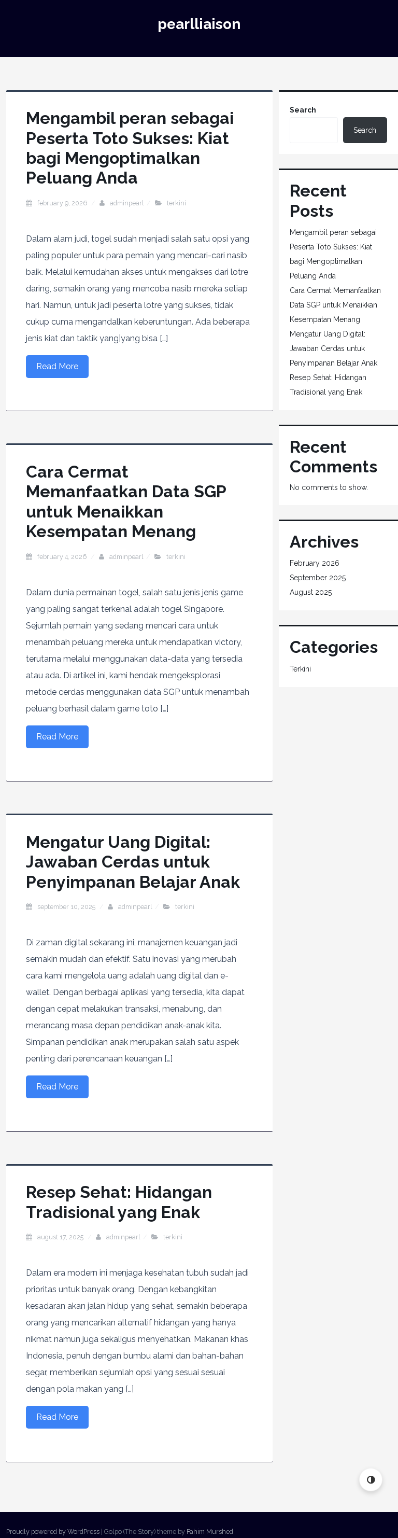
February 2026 (314, 563)
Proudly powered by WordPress (53, 1531)
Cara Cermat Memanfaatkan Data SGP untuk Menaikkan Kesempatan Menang (126, 501)
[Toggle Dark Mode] (370, 1479)
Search (303, 110)
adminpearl (127, 203)
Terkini (176, 203)
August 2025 (311, 592)
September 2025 (318, 578)
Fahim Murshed (210, 1531)
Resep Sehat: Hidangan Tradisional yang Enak (119, 1201)
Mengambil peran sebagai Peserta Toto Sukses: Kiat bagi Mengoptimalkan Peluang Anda (130, 147)
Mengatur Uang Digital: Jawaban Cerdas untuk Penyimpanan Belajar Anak (133, 861)
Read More (57, 366)
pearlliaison (199, 24)
